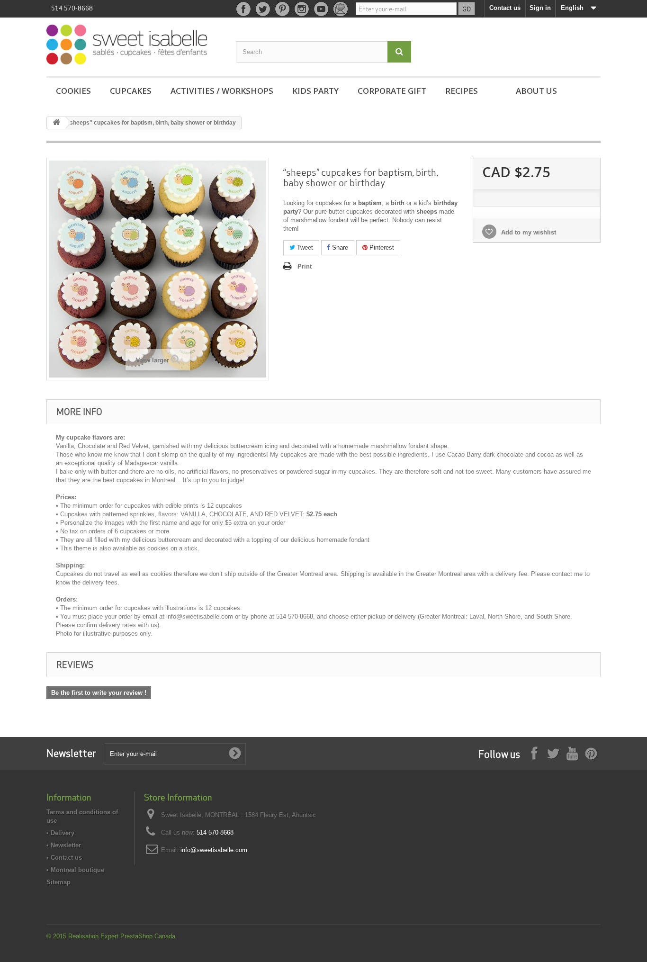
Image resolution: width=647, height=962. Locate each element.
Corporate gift (392, 90)
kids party (315, 90)
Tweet (304, 247)
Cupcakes (131, 90)
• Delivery (60, 832)
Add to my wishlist (527, 232)
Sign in (540, 7)
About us (536, 90)
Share (339, 247)
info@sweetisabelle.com (213, 850)
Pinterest (381, 247)
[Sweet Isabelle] (134, 44)
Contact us (505, 7)
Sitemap (58, 882)
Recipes (461, 90)
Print (304, 266)
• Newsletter (63, 845)
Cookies (73, 90)
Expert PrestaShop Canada (137, 936)
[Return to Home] (56, 123)
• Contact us (64, 857)
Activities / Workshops (222, 90)
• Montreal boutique (75, 869)
